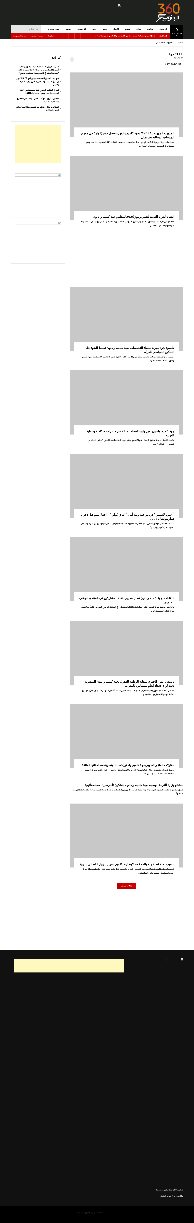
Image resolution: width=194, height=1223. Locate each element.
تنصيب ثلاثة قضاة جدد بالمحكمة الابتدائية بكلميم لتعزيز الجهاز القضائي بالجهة (127, 864)
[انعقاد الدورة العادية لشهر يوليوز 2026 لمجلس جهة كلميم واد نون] (126, 188)
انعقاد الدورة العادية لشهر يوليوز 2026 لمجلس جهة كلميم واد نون (133, 216)
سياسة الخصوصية (19, 35)
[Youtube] (72, 36)
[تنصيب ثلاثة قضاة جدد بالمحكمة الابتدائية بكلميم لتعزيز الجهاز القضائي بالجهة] (126, 836)
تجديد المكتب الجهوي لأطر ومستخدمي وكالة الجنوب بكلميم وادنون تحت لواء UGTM (39, 91)
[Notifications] (59, 36)
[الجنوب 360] (168, 12)
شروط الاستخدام (37, 35)
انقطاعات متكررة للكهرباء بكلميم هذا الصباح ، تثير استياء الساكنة (37, 108)
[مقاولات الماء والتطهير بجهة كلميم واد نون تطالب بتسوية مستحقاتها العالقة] (126, 736)
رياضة (68, 29)
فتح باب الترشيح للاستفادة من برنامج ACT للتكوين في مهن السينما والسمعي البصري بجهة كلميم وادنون (37, 81)
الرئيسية (163, 29)
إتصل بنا (51, 35)
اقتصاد (116, 29)
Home (180, 42)
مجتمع (127, 29)
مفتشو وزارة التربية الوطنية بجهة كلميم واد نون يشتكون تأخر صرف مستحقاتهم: (134, 785)
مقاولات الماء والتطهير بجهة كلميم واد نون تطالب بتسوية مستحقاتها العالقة (128, 765)
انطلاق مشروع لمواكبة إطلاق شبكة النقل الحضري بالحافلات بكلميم (38, 100)
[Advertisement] (126, 256)
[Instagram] (65, 36)
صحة (105, 29)
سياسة (150, 29)
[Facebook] (78, 36)
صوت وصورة (54, 29)
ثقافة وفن (81, 29)
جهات (138, 29)
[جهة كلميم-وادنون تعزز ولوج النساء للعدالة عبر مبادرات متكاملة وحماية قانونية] (126, 402)
